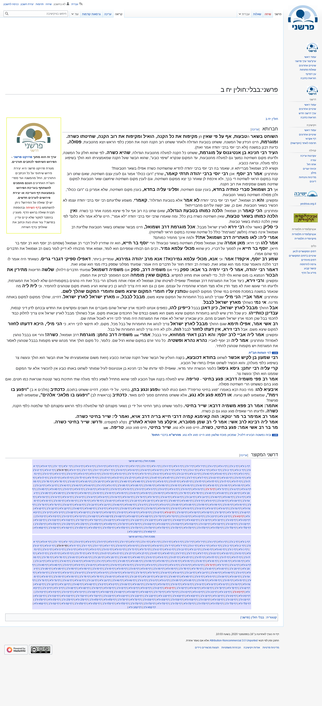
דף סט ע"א (58, 493)
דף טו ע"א (157, 470)
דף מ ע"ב (150, 481)
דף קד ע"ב (220, 512)
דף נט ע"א (103, 489)
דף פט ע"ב (176, 504)
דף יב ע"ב (228, 470)
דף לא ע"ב (155, 477)
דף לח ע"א (212, 481)
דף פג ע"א (122, 500)
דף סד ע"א (197, 493)
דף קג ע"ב (245, 512)
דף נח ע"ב (115, 489)
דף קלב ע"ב (68, 524)
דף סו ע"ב (134, 493)
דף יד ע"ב (169, 470)
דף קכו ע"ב (244, 524)
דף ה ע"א (178, 466)
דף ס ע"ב (67, 489)
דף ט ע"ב (78, 466)
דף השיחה (32, 207)
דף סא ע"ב (42, 489)
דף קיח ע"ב (40, 516)
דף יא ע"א (46, 466)
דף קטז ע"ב (93, 516)
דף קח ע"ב (96, 512)
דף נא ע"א (89, 485)
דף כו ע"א (95, 473)
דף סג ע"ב (209, 493)
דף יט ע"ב (38, 470)
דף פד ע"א (97, 500)
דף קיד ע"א (172, 516)
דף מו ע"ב (200, 485)
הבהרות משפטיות (231, 647)
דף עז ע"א (67, 497)
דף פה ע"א (71, 500)
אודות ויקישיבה (252, 647)
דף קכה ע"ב (54, 520)
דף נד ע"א (222, 489)
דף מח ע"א (162, 485)
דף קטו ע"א (146, 516)
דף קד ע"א (232, 512)
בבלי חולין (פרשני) (252, 617)
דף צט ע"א (138, 508)
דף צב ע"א (104, 504)
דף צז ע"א (188, 508)
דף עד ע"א (153, 497)
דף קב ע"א (64, 508)
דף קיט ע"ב (231, 520)
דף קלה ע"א (217, 527)
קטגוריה (271, 617)
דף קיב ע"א (225, 516)
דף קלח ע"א (123, 527)
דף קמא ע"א (40, 527)
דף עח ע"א (43, 497)
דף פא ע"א (186, 500)
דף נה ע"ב (186, 489)
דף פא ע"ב (173, 500)
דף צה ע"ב (235, 508)
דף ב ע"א (245, 466)
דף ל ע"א (202, 477)
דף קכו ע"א (40, 520)
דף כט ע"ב (214, 477)
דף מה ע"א (238, 485)
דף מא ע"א (138, 481)
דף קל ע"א (135, 524)
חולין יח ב (271, 119)
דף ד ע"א (200, 466)
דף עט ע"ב (222, 500)
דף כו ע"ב (71, 473)
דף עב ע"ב (190, 497)
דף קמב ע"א (135, 531)
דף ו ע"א (156, 466)
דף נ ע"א (111, 485)
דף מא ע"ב (125, 481)
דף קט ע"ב (71, 512)
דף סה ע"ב (158, 493)
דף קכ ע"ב (205, 520)
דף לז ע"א (237, 481)
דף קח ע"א (109, 512)
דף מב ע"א (111, 481)
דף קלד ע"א (245, 527)
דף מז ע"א (188, 485)
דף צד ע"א (55, 504)
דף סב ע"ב (234, 493)
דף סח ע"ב (71, 493)
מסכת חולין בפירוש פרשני (141, 461)
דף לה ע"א (67, 477)
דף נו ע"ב (162, 489)
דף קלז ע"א (163, 527)
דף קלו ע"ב (176, 527)
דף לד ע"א (92, 477)
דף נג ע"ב (234, 489)
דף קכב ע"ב (150, 520)
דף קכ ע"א (218, 520)
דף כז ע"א (59, 473)
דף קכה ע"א (68, 520)
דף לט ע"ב (174, 481)
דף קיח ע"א (54, 516)
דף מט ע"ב (123, 485)
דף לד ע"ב (80, 477)
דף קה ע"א (207, 512)
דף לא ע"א (168, 477)
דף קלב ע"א (82, 524)
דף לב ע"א (142, 477)
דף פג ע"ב (110, 500)
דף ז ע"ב (124, 466)
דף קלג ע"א (54, 524)
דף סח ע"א (84, 493)
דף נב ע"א (52, 485)
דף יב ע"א (240, 470)
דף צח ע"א (163, 508)
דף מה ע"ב (225, 485)
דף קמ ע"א (67, 527)
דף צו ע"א (223, 508)
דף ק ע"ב (102, 508)
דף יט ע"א (50, 470)
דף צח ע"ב (150, 508)
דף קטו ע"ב (119, 516)
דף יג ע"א (216, 470)
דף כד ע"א (145, 473)
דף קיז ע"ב (67, 516)
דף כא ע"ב (207, 473)
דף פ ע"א (210, 500)
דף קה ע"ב (182, 512)
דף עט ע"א (235, 500)
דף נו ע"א (174, 489)
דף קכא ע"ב (178, 520)
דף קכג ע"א (122, 520)
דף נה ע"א (198, 489)
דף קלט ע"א (94, 527)
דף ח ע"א (113, 466)
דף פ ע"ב (199, 500)
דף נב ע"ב (40, 485)
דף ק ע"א (113, 508)
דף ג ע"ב (211, 466)
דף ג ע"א (222, 466)
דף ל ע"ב (191, 477)
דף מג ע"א (85, 481)
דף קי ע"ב (47, 512)
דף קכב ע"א (164, 520)
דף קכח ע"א (191, 524)
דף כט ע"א (226, 477)
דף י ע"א (68, 466)
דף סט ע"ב (46, 493)
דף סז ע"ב (109, 493)
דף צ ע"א (164, 504)
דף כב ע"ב (182, 473)
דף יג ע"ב (193, 470)
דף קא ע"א (90, 508)
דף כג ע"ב (157, 473)
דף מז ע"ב (175, 485)
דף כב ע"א (194, 473)
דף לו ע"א (43, 477)
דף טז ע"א (133, 470)
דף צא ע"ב (117, 504)
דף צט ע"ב (125, 508)
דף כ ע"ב (232, 473)
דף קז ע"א (146, 512)
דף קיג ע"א (198, 516)
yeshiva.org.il (308, 203)
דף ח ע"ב (101, 466)
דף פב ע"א (161, 500)
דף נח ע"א (127, 489)
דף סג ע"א (222, 493)
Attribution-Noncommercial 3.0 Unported (234, 640)
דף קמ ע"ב (54, 527)
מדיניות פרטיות (271, 647)
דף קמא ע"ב (149, 531)
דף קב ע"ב (52, 508)
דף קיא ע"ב (238, 516)
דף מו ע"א (212, 485)
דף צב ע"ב (92, 504)
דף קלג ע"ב (40, 524)
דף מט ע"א (136, 485)
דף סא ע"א (55, 489)
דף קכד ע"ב (81, 520)
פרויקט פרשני (22, 157)
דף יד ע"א (181, 470)
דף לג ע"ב (105, 477)
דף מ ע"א (162, 481)
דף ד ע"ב (189, 466)
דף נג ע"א (246, 489)
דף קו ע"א (170, 512)
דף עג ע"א (178, 497)
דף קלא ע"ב (96, 524)
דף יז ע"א (109, 470)
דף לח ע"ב (199, 481)
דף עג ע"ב (165, 497)
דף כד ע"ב (132, 473)
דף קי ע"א (59, 512)
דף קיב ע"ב (211, 516)
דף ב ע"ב (234, 466)
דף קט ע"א (84, 512)
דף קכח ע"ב (177, 524)
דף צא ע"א (130, 504)
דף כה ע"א (120, 473)
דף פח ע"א (215, 504)
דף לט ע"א (187, 481)
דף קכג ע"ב (109, 520)
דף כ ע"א (243, 473)
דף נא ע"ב (77, 485)
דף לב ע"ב (129, 477)
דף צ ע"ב (153, 504)
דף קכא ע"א (192, 520)
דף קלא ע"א (110, 524)
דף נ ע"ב (100, 485)
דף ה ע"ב (167, 466)
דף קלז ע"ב (149, 527)
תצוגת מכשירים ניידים (207, 647)
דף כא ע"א (220, 473)
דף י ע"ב (57, 466)
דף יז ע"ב (97, 470)
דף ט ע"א (90, 466)
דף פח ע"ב (202, 504)
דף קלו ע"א (189, 527)
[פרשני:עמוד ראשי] (33, 138)
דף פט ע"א (189, 504)
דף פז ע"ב (228, 504)
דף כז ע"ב (47, 473)
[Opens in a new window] (16, 650)
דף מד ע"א (60, 481)
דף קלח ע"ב (109, 527)
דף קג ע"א (39, 508)
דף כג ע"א (170, 473)
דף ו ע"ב (145, 466)
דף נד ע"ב (210, 489)
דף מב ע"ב (98, 481)
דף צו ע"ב (200, 508)
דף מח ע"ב (149, 485)
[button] (244, 13)
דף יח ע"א (74, 470)
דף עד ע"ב (140, 497)
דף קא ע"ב (77, 508)
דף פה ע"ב (58, 500)
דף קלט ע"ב (80, 527)
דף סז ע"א (122, 493)
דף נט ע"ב (91, 489)
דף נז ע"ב (139, 489)
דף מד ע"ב (47, 481)
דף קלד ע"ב (231, 527)
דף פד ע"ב (84, 500)
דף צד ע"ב (42, 504)
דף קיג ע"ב (185, 516)
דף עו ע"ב (91, 497)
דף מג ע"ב (73, 481)
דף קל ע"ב (123, 524)
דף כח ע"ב (239, 477)
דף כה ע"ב (107, 473)
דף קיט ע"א (244, 520)
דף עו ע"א (103, 497)
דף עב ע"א (203, 497)
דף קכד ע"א (95, 520)
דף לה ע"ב (55, 477)
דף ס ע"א (79, 489)
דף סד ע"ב (184, 493)
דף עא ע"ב (215, 497)
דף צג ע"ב (67, 504)
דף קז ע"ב (122, 512)
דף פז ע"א (240, 504)
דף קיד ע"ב (159, 516)
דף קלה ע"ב (203, 527)
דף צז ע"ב (176, 508)
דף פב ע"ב (135, 500)
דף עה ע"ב (115, 497)
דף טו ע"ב (145, 470)
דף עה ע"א (128, 497)
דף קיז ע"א (79, 516)
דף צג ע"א (79, 504)
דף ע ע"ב (240, 497)
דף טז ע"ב (121, 470)
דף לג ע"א (117, 477)
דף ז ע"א (134, 466)
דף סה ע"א (171, 493)
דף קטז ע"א (106, 516)
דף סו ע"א (146, 493)
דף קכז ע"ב (204, 524)
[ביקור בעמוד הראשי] (302, 17)
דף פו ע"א (46, 500)
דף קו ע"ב (158, 512)
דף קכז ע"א (218, 524)
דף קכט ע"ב (149, 524)
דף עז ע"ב (55, 497)
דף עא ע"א (228, 497)
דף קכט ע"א (163, 524)
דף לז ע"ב (225, 481)
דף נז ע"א (151, 489)
